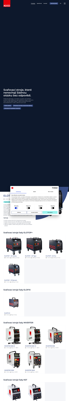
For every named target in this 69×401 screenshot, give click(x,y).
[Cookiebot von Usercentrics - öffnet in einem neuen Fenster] (53, 188)
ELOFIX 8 (7, 313)
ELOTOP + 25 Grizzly (10, 256)
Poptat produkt (7, 201)
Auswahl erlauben (34, 212)
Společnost (39, 3)
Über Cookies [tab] (50, 191)
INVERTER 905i (50, 346)
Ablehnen (19, 212)
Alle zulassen (50, 212)
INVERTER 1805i (30, 370)
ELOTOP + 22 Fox (51, 256)
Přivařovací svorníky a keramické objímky (23, 105)
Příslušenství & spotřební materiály (12, 108)
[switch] (28, 208)
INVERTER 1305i (9, 370)
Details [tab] (34, 191)
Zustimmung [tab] (18, 191)
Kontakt (45, 3)
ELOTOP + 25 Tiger (30, 256)
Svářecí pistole (7, 105)
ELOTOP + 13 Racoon (10, 280)
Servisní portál (54, 3)
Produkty (33, 3)
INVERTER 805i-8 (9, 346)
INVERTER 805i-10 (30, 346)
